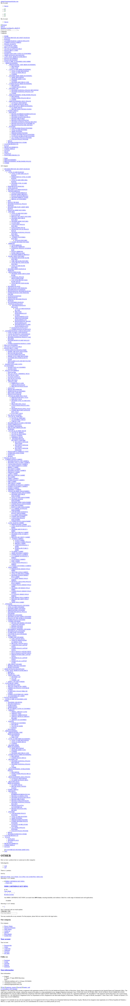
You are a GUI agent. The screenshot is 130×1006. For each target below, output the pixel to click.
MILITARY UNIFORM (14, 392)
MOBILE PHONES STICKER (17, 665)
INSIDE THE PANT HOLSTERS (17, 351)
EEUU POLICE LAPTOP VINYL (21, 651)
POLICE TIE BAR (13, 202)
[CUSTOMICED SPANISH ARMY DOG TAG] (17, 851)
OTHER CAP (15, 680)
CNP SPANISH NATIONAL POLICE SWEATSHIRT (19, 512)
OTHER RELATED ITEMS (16, 453)
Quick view (8, 883)
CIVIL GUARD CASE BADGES (17, 332)
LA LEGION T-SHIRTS (18, 559)
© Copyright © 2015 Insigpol (9, 989)
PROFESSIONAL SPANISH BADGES (19, 291)
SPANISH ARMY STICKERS (16, 608)
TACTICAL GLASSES (14, 415)
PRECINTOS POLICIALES (19, 386)
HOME (6, 36)
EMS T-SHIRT (12, 481)
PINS (9, 200)
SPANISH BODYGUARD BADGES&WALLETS (23, 325)
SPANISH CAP (15, 677)
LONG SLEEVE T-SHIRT (16, 523)
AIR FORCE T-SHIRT (14, 483)
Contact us (7, 931)
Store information (7, 970)
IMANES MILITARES (18, 118)
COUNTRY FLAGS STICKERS (17, 634)
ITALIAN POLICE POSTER (19, 139)
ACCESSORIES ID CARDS (16, 696)
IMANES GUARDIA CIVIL (19, 115)
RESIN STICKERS (13, 667)
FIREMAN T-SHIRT (14, 472)
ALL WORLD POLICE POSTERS (21, 137)
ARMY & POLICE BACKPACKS (14, 55)
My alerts (6, 953)
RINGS (10, 141)
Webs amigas (8, 929)
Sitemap (6, 932)
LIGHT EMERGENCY (14, 424)
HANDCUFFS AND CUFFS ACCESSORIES (17, 53)
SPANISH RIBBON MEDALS (20, 254)
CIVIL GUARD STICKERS (16, 607)
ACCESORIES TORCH (18, 419)
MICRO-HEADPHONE (15, 389)
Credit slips (7, 948)
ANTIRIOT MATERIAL (15, 426)
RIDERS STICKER (17, 626)
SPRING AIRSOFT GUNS (19, 712)
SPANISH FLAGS (13, 840)
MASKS (10, 456)
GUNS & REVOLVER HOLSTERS (15, 350)
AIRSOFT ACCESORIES (18, 719)
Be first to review (9, 894)
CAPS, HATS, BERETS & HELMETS (15, 56)
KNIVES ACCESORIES (18, 723)
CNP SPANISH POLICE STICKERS (18, 605)
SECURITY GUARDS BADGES (17, 189)
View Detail (7, 891)
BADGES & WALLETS (15, 304)
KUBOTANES (12, 705)
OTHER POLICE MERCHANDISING (20, 83)
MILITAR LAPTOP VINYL (19, 643)
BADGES (7, 39)
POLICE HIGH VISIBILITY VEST (18, 451)
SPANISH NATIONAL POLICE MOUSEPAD (24, 90)
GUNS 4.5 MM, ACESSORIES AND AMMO (17, 61)
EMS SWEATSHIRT (17, 505)
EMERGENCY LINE (17, 383)
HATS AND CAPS (14, 675)
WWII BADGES (13, 297)
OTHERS (14, 74)
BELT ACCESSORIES (11, 47)
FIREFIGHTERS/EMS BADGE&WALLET (21, 318)
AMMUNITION (12, 707)
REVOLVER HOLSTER (15, 353)
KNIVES (11, 721)
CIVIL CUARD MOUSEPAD (20, 71)
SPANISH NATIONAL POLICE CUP (22, 91)
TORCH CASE (15, 421)
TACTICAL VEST (13, 375)
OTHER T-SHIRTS (13, 488)
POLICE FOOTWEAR (14, 394)
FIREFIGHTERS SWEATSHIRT (21, 492)
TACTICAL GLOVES (14, 378)
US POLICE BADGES (14, 296)
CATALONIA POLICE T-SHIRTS (18, 464)
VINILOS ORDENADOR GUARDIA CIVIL (19, 641)
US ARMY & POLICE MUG (19, 104)
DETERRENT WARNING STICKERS (19, 629)
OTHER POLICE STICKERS (16, 619)
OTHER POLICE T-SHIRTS (16, 480)
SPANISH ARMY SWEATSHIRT (21, 502)
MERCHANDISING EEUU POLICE (20, 101)
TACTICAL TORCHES (15, 416)
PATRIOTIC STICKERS (15, 615)
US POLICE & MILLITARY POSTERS (22, 136)
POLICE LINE (12, 381)
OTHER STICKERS (14, 621)
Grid (5, 866)
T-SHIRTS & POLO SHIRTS (12, 42)
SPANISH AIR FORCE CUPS (20, 82)
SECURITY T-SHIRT (14, 469)
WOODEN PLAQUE (14, 286)
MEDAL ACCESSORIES (18, 199)
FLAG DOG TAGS (17, 413)
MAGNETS (12, 112)
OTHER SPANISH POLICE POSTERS (22, 134)
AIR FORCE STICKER (15, 664)
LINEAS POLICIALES (18, 385)
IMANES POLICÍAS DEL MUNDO (22, 125)
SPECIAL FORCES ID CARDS (17, 686)
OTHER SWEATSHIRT (18, 516)
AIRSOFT (11, 710)
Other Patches (15, 235)
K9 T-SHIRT (11, 477)
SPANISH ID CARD (14, 685)
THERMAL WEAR (17, 437)
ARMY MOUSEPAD (17, 77)
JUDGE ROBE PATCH (18, 227)
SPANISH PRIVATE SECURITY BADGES (17, 37)
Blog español (8, 934)
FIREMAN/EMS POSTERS (19, 133)
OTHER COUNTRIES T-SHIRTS (18, 486)
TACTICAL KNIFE (17, 726)
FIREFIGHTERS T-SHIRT (19, 524)
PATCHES (11, 212)
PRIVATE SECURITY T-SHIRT (20, 537)
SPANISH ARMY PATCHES (19, 221)
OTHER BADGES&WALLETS (21, 315)
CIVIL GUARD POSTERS (19, 130)
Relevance (4, 876)
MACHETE (14, 724)
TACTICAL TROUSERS (18, 434)
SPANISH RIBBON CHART (19, 197)
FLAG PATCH (15, 215)
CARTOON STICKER (18, 624)
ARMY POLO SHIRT (17, 602)
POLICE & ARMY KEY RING (17, 210)
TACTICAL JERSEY (17, 432)
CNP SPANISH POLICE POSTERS (21, 128)
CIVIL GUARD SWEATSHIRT (20, 497)
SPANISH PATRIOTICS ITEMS (17, 142)
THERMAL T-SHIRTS (14, 489)
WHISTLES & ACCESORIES (16, 391)
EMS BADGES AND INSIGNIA (17, 288)
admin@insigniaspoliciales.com (9, 1)
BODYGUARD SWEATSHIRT (20, 507)
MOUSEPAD (15, 66)
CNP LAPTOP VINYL (18, 639)
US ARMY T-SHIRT (17, 551)
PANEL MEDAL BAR (18, 253)
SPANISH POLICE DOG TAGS (20, 408)
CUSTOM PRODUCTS (11, 144)
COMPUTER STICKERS (16, 637)
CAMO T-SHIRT (13, 473)
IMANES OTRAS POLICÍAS (20, 120)
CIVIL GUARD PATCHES (19, 213)
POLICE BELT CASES (11, 50)
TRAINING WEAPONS (15, 702)
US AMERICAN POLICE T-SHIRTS (18, 485)
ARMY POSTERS (16, 131)
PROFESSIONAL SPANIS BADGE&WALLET (23, 322)
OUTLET (7, 150)
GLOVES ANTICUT (14, 377)
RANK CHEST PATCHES (16, 256)
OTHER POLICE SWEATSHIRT (21, 504)
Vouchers (6, 952)
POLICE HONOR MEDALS (19, 196)
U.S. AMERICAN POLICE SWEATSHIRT (19, 509)
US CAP (13, 678)
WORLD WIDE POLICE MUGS (21, 98)
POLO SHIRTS (13, 567)
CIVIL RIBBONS (16, 245)
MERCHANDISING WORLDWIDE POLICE (22, 95)
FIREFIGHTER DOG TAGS (19, 397)
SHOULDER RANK (14, 272)
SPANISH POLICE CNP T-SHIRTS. (18, 461)
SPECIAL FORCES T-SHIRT (16, 475)
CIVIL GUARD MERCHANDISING (20, 69)
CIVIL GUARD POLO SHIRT (20, 573)
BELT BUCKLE (13, 380)
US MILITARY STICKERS (16, 632)
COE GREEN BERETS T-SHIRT (17, 465)
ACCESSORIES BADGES (16, 302)
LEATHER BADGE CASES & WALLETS (16, 41)
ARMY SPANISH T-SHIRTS (19, 553)
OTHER (13, 93)
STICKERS (7, 52)
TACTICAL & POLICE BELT (13, 49)
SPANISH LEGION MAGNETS (20, 117)
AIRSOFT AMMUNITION (19, 715)
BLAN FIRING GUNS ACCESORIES (19, 708)
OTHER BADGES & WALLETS (21, 329)
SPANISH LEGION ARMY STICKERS (19, 616)
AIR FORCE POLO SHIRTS (19, 572)
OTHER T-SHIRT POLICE (23, 542)
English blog (7, 935)
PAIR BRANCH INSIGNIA (16, 186)
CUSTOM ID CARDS (10, 45)
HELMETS (11, 673)
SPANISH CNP (13, 88)
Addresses (7, 950)
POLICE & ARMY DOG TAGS (17, 396)
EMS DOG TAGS (16, 399)
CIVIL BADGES (13, 188)
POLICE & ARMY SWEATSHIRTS (18, 491)
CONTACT (7, 153)
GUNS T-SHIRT (19, 540)
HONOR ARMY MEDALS (19, 194)
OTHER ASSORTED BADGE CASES (19, 343)
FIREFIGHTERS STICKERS (16, 610)
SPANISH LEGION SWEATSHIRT (17, 499)
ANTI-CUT (11, 388)
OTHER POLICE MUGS (18, 87)
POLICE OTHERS (16, 435)
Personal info (8, 945)
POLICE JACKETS (10, 44)
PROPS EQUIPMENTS (11, 147)
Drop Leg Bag (12, 372)
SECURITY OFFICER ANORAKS (21, 445)
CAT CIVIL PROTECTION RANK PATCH (19, 280)
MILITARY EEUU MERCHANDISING (21, 106)
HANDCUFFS (12, 369)
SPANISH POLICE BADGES (16, 289)
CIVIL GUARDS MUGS (18, 72)
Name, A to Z (11, 876)
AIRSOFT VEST (16, 713)
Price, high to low (38, 876)
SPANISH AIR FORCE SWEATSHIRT (18, 495)
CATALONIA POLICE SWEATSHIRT (18, 518)
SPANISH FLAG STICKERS (16, 631)
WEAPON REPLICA (14, 704)
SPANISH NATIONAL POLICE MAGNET (24, 122)
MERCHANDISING (12, 63)
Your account (5, 939)
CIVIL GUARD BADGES (16, 172)
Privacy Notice (8, 926)
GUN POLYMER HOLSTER (16, 354)
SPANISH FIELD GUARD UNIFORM (19, 423)
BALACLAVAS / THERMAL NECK (19, 373)
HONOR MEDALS (14, 191)
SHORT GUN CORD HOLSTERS (18, 356)
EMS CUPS (14, 68)
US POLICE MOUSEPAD (19, 103)
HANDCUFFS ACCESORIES (17, 367)
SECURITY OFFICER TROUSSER (21, 442)
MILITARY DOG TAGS (18, 404)
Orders (6, 947)
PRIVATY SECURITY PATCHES (21, 216)
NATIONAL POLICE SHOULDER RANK (17, 277)
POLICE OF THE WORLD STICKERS (19, 618)
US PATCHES (15, 223)
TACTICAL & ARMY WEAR (17, 431)
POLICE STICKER (17, 627)
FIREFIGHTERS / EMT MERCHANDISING (22, 64)
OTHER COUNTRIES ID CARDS (18, 694)
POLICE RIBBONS (17, 251)
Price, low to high (28, 876)
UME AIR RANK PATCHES (19, 261)
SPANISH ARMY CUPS (18, 79)
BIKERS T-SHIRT (20, 543)
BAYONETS (11, 729)
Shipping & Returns (9, 927)
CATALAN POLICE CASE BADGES (19, 334)
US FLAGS (11, 839)
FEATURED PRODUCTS (12, 155)
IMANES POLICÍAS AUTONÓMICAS (23, 123)
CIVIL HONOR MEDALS (19, 192)
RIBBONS (11, 243)
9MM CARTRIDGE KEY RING (16, 886)
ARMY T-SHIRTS (13, 478)
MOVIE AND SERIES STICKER (21, 623)
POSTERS (12, 126)
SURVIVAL (11, 454)
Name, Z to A (19, 876)
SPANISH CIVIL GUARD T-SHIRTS (19, 462)
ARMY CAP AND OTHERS (16, 681)
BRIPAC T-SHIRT (13, 467)
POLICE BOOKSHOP (11, 60)
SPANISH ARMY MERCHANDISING (20, 76)
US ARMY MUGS (16, 107)
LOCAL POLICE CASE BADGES (18, 335)
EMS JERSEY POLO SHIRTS (20, 597)
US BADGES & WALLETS (19, 327)
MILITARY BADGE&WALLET (21, 312)
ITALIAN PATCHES (21, 240)
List (5, 867)
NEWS (6, 152)
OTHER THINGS (13, 110)
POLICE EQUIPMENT (11, 58)
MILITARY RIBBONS (18, 246)
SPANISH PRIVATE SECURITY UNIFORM (18, 439)
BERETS (10, 672)
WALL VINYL (12, 635)
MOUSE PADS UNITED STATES (21, 109)
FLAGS (6, 145)
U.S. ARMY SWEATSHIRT (19, 515)
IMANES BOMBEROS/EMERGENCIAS (23, 114)
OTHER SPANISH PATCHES (20, 242)
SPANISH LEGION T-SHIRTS (17, 470)
